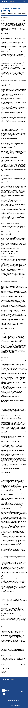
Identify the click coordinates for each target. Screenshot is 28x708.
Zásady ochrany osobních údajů (17, 703)
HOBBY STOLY (4, 683)
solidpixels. (17, 705)
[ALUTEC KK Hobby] (8, 1)
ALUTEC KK (23, 692)
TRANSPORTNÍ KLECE (22, 683)
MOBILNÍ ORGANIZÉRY (12, 683)
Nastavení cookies (7, 703)
